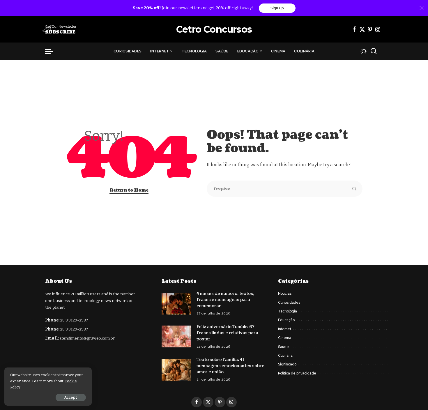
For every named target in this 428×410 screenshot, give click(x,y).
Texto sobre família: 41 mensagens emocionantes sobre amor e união (230, 366)
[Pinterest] (370, 29)
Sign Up (277, 8)
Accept (70, 397)
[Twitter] (362, 29)
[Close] (422, 8)
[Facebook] (354, 29)
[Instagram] (378, 29)
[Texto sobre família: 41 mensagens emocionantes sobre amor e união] (176, 370)
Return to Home (128, 190)
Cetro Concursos (214, 29)
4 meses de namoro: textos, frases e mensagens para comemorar (225, 300)
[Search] (373, 51)
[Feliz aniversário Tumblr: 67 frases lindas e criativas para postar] (176, 336)
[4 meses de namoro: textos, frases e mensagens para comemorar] (176, 303)
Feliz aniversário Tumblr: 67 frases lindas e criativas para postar (227, 333)
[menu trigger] (52, 51)
